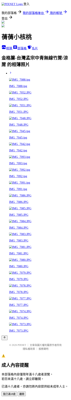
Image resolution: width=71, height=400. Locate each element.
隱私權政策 (29, 348)
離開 (21, 394)
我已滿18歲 (9, 394)
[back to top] (5, 337)
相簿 (9, 48)
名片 (35, 48)
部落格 (22, 48)
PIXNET (22, 345)
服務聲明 (43, 348)
